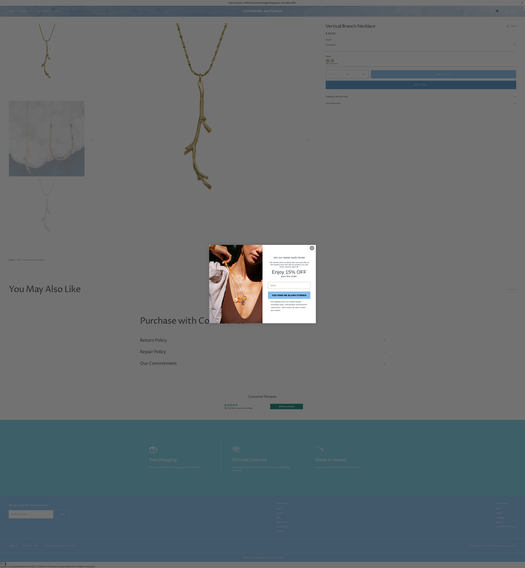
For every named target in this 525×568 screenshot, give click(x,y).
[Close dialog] (312, 248)
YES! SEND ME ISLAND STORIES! (289, 295)
